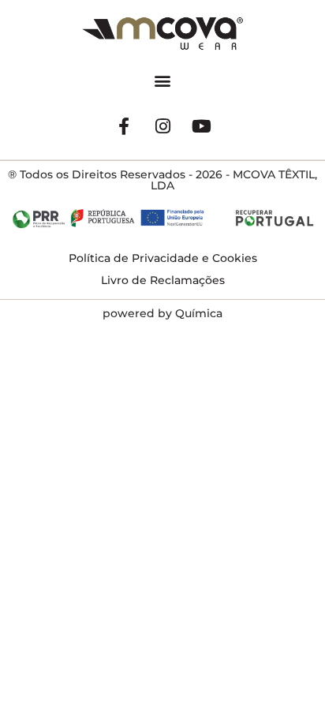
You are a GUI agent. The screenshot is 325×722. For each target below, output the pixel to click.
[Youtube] (201, 126)
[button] (163, 80)
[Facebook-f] (123, 126)
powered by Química (162, 313)
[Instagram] (162, 126)
